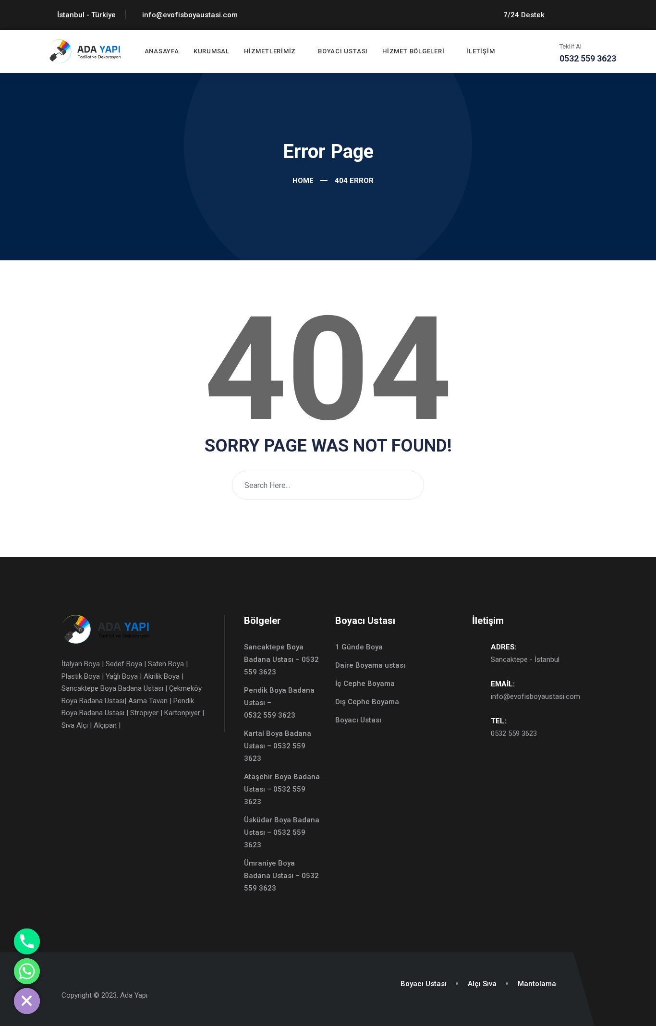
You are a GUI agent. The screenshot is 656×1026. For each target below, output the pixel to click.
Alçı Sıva (482, 983)
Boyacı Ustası (343, 51)
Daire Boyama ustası (370, 665)
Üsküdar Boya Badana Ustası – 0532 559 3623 (281, 832)
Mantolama (537, 983)
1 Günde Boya (359, 647)
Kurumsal (212, 51)
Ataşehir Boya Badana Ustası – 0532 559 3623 (282, 789)
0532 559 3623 (514, 733)
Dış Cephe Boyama (367, 701)
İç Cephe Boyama (365, 683)
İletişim (480, 51)
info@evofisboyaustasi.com (535, 696)
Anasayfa (162, 51)
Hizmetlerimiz (270, 51)
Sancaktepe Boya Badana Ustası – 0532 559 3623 (281, 659)
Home (302, 180)
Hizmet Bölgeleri (413, 51)
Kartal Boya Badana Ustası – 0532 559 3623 (277, 746)
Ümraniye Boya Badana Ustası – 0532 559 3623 (281, 875)
